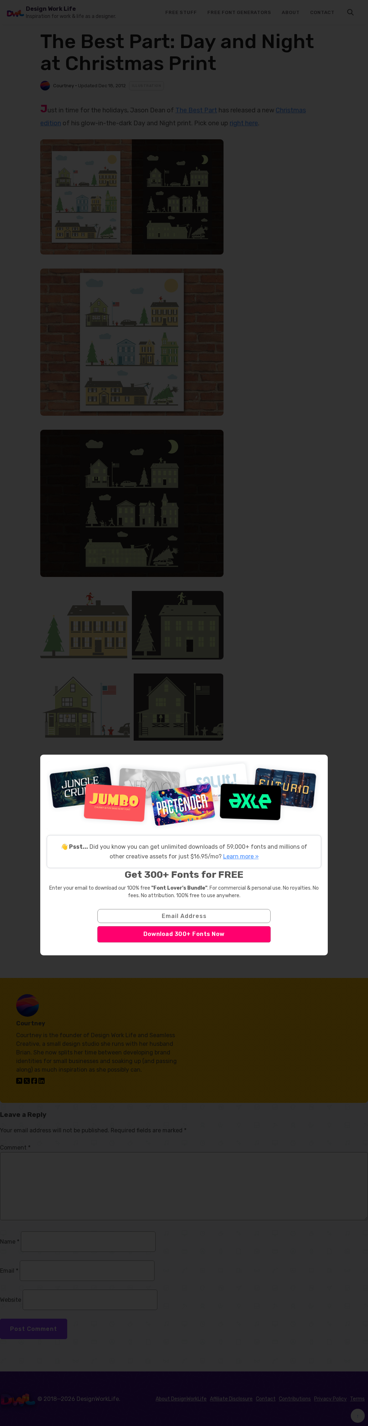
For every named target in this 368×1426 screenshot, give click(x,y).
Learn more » (241, 856)
